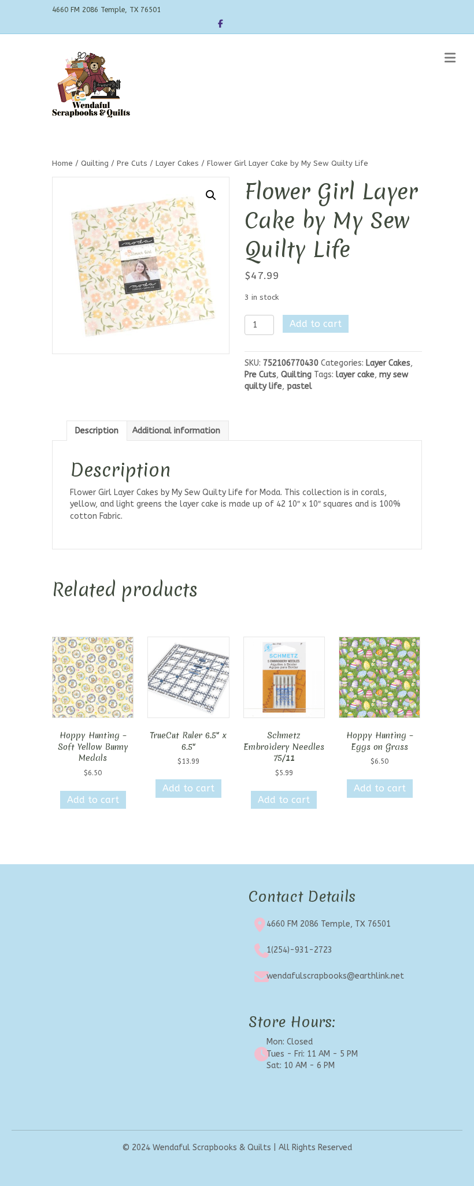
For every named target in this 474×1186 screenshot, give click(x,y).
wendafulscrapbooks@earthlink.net (335, 976)
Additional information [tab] (176, 431)
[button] (211, 195)
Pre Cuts (132, 163)
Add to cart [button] (93, 799)
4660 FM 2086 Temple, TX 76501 (328, 924)
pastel (299, 386)
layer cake (355, 375)
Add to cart (316, 323)
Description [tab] (96, 431)
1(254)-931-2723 (299, 950)
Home (62, 163)
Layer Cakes (177, 163)
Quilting (95, 163)
